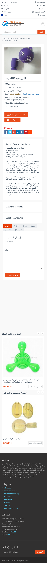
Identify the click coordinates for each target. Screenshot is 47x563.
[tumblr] (22, 132)
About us (7, 488)
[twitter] (10, 132)
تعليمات (42, 15)
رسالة (7, 250)
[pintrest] (26, 132)
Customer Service (10, 491)
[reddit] (30, 132)
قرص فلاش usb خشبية (24, 438)
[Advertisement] (23, 303)
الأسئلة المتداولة (40, 12)
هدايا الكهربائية (13, 38)
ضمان (43, 9)
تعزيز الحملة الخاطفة (10, 40)
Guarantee (8, 497)
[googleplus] (14, 132)
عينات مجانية (41, 2)
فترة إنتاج (18, 229)
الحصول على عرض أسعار (17, 114)
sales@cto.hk (11, 532)
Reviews (16, 226)
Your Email (9, 241)
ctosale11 (10, 534)
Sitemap (7, 505)
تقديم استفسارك (13, 275)
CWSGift (4, 38)
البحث (41, 32)
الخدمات (42, 5)
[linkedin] (18, 132)
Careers (7, 502)
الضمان (8, 229)
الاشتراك (40, 552)
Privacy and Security (11, 494)
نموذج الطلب (13, 120)
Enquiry (7, 226)
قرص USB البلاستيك (20, 380)
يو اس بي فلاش (25, 38)
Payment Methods (11, 508)
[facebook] (6, 132)
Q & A (25, 226)
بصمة (33, 226)
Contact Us (8, 499)
